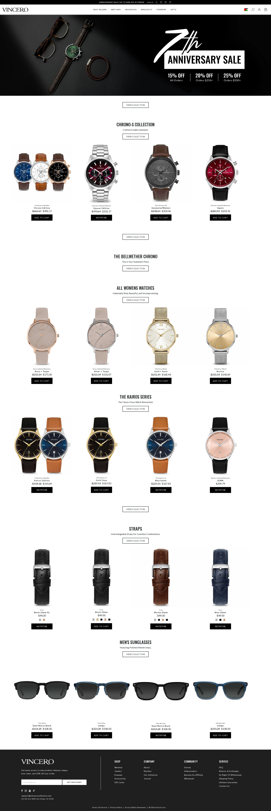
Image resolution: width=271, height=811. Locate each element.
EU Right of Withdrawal (230, 775)
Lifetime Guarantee (228, 782)
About (147, 767)
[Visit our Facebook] (22, 790)
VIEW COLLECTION (135, 105)
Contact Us (224, 786)
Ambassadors (190, 771)
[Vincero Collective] (15, 8)
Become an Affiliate (193, 775)
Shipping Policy (226, 778)
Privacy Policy (116, 807)
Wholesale (189, 778)
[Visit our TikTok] (34, 790)
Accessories (120, 778)
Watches (118, 767)
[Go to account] (259, 9)
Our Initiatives (151, 775)
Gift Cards (119, 782)
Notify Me (101, 217)
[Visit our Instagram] (26, 790)
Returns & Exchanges (229, 771)
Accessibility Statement (135, 807)
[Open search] (252, 9)
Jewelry (118, 771)
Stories (187, 767)
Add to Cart (42, 217)
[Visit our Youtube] (30, 790)
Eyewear (118, 775)
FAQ (221, 767)
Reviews (148, 771)
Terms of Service (99, 807)
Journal (147, 778)
